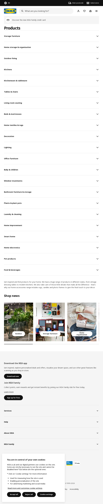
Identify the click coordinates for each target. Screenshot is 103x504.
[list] (51, 322)
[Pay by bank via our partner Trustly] (77, 463)
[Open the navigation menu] (96, 11)
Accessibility (74, 489)
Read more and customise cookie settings (25, 488)
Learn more (9, 392)
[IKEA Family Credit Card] (69, 463)
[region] (33, 478)
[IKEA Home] (10, 11)
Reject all (29, 494)
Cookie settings (46, 494)
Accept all (14, 494)
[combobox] (45, 11)
